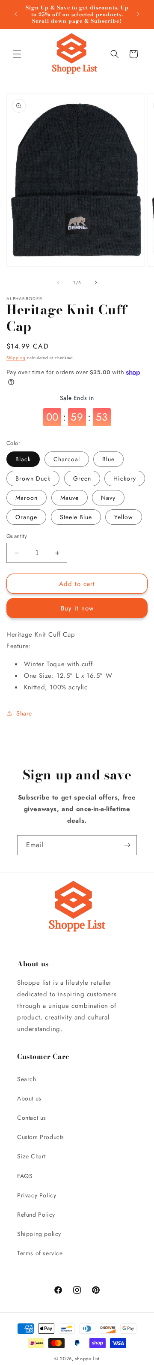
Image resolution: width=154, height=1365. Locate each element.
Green (82, 478)
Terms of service (40, 1253)
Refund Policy (36, 1214)
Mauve (69, 497)
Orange (26, 517)
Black (23, 459)
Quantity (16, 536)
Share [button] (24, 713)
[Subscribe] (127, 845)
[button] (17, 54)
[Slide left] (58, 282)
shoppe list (87, 1358)
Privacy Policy (36, 1195)
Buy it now (77, 608)
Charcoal (66, 459)
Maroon (26, 497)
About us (29, 1098)
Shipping (16, 358)
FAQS (25, 1176)
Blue (108, 459)
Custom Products (40, 1137)
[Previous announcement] (15, 14)
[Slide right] (95, 282)
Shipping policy (39, 1234)
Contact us (31, 1117)
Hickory (124, 478)
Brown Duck (32, 478)
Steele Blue (76, 517)
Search (26, 1079)
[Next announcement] (138, 14)
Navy (108, 497)
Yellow (123, 517)
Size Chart (31, 1156)
